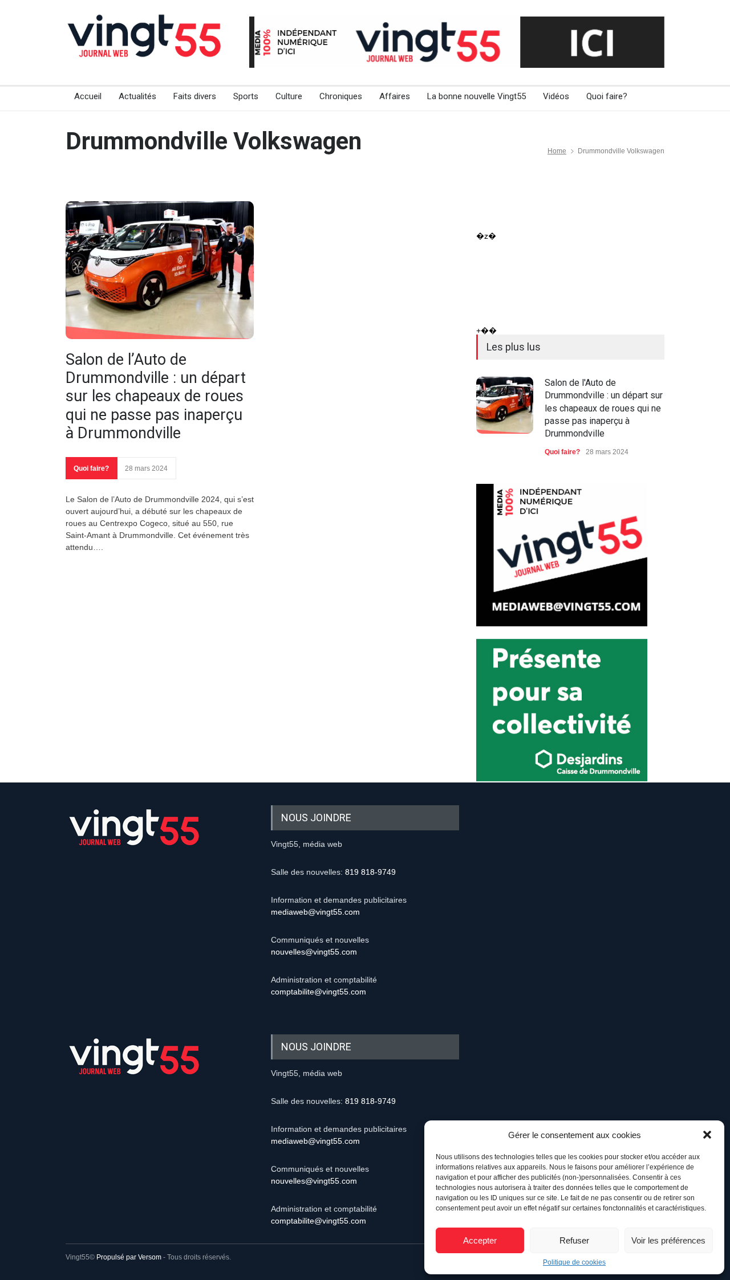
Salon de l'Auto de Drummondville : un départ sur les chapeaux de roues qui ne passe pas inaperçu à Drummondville (604, 408)
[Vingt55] (145, 48)
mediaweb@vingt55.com (315, 911)
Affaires (394, 96)
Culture (288, 96)
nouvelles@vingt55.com (314, 951)
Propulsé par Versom (128, 1257)
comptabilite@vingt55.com (318, 991)
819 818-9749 (370, 872)
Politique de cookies (574, 1262)
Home (557, 151)
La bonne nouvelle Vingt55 (476, 96)
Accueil (88, 96)
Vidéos (556, 96)
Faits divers (194, 96)
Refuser (574, 1240)
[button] (707, 1134)
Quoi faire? (606, 96)
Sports (245, 96)
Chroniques (340, 96)
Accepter (480, 1240)
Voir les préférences (668, 1240)
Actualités (137, 96)
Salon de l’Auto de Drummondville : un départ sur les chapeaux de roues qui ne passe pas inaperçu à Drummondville (156, 396)
